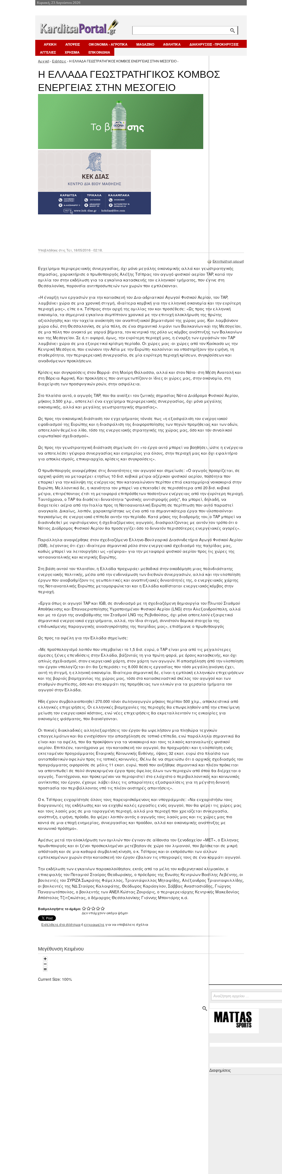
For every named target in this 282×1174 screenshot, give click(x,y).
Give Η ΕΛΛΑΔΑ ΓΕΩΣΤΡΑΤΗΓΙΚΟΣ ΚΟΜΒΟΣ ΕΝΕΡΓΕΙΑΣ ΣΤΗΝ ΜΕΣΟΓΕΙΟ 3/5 (93, 908)
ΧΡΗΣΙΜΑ (72, 52)
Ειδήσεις (59, 61)
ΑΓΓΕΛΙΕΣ (48, 52)
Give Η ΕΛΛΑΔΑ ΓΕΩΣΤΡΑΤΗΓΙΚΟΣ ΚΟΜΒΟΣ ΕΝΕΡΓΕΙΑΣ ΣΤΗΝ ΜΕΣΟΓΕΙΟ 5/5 (103, 908)
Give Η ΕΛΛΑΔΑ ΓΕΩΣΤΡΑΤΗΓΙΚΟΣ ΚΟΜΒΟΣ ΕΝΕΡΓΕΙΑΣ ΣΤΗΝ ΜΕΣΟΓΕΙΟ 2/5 (88, 908)
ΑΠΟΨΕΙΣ (72, 44)
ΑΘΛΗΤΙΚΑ (172, 44)
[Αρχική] (79, 26)
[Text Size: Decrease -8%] (45, 964)
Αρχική (43, 61)
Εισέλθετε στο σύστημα (60, 924)
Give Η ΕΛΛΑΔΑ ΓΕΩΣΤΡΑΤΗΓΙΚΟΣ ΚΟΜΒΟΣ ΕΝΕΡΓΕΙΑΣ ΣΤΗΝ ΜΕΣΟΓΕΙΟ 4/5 (98, 908)
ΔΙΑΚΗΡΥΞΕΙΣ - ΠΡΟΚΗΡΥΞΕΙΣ (213, 44)
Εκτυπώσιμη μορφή (228, 261)
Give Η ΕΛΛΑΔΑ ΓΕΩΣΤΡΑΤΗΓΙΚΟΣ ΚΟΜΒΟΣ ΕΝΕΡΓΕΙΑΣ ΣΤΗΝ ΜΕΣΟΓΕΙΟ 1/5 (84, 908)
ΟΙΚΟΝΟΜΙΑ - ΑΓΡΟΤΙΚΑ (108, 44)
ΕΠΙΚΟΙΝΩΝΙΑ (99, 52)
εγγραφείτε (94, 924)
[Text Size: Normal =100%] (45, 969)
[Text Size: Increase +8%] (45, 959)
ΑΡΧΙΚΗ (50, 44)
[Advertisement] (136, 230)
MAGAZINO (145, 44)
